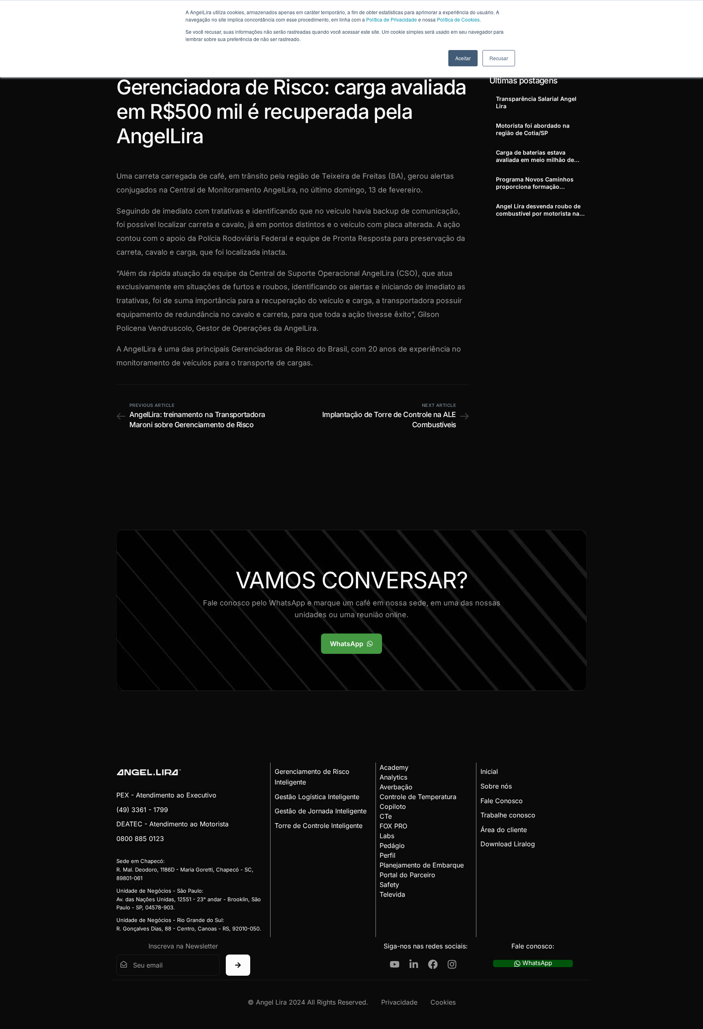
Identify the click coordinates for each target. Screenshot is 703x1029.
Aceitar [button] (463, 58)
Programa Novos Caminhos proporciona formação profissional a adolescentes (535, 183)
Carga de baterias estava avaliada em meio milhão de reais (535, 156)
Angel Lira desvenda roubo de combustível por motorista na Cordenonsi (538, 210)
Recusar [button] (498, 58)
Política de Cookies (458, 19)
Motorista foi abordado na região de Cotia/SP (533, 129)
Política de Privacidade (391, 19)
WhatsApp (537, 963)
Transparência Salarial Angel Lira (536, 102)
